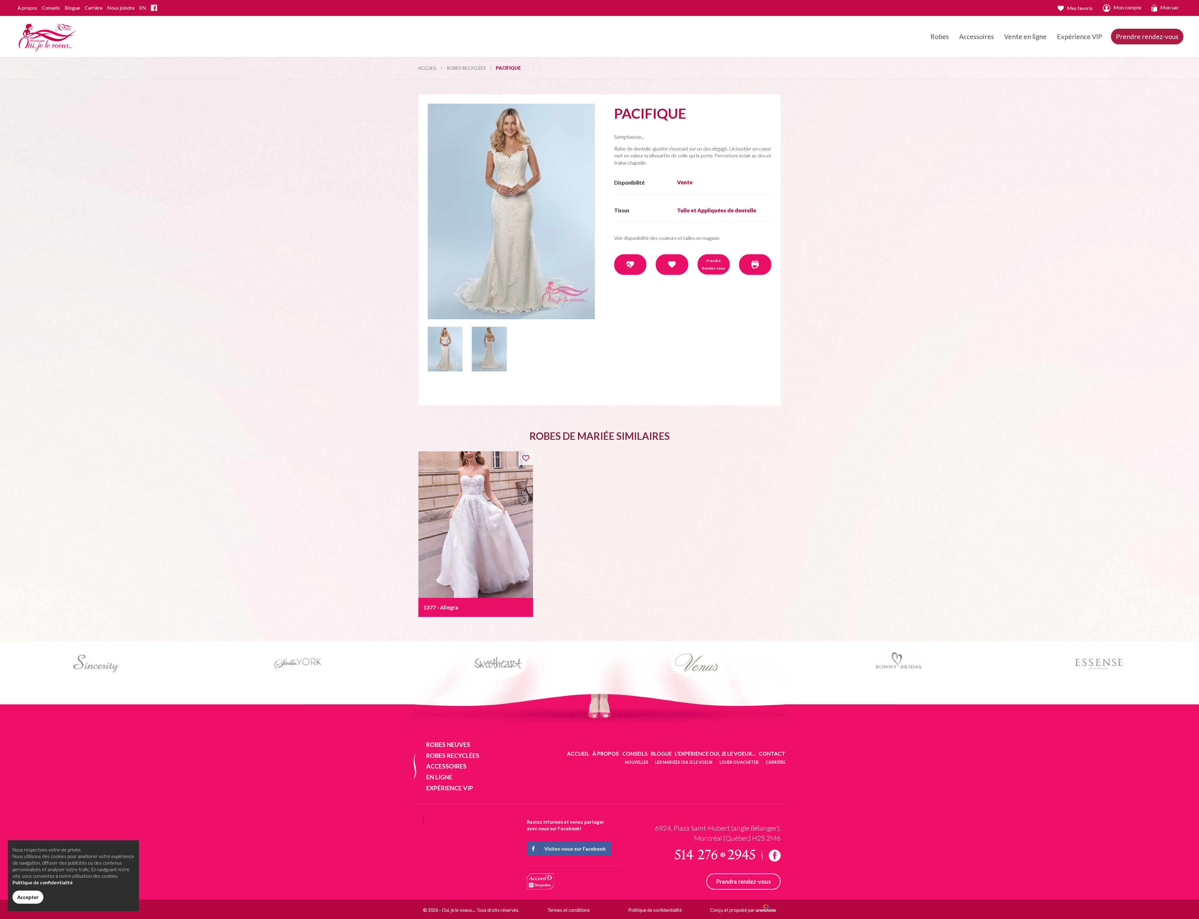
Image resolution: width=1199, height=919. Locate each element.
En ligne (439, 777)
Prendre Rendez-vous (713, 264)
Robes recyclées (466, 68)
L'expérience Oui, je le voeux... (715, 753)
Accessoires (976, 36)
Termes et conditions (568, 910)
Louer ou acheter (739, 762)
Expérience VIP (1079, 36)
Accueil (427, 68)
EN (142, 8)
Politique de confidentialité (655, 910)
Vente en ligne (1025, 36)
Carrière (93, 8)
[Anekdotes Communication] (766, 910)
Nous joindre (121, 8)
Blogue (72, 8)
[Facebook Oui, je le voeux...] (154, 8)
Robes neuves (448, 744)
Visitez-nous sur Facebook (575, 849)
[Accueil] (46, 36)
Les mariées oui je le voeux (684, 762)
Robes (939, 36)
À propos (27, 8)
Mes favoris (1080, 8)
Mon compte (1127, 7)
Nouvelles (636, 762)
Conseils (51, 8)
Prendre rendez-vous (1147, 36)
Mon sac (1169, 7)
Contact (772, 753)
